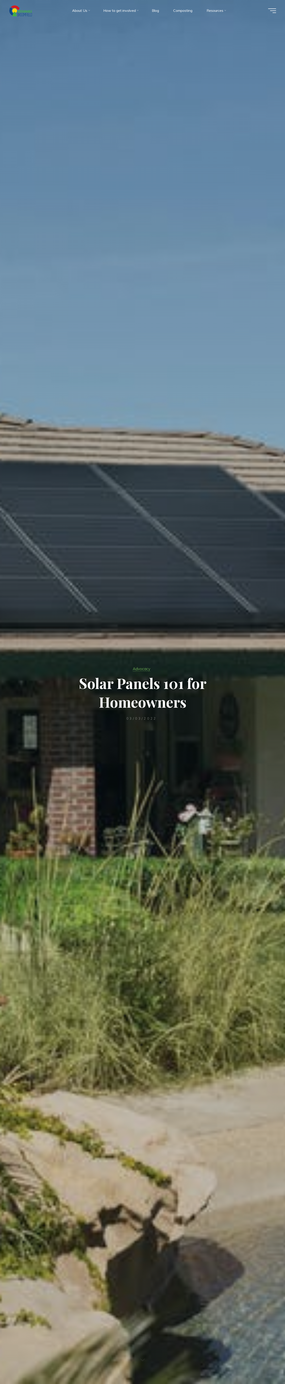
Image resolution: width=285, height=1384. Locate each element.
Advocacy (141, 668)
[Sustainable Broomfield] (21, 10)
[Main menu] (272, 10)
